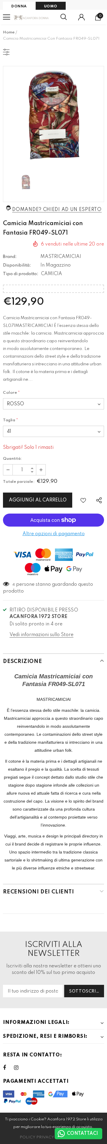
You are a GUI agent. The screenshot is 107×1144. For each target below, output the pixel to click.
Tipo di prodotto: (20, 274)
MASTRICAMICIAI (60, 256)
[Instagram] (19, 1067)
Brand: (10, 257)
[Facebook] (8, 1067)
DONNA (19, 6)
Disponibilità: (17, 265)
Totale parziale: (18, 482)
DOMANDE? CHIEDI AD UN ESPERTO (56, 209)
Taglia (10, 420)
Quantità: (12, 459)
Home (9, 32)
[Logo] (31, 17)
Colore (11, 393)
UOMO (50, 6)
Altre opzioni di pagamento (54, 534)
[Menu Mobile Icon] (6, 17)
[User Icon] (81, 17)
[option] (53, 116)
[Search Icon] (63, 17)
